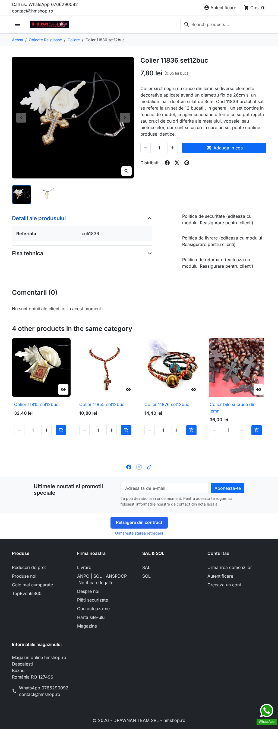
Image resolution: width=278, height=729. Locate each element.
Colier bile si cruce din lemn (232, 408)
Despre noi (88, 591)
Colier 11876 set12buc (166, 404)
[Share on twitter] (177, 162)
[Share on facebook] (167, 162)
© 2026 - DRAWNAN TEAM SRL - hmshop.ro (139, 720)
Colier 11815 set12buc (36, 404)
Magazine (87, 626)
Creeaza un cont (224, 584)
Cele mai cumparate (32, 584)
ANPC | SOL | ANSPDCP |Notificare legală (102, 579)
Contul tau (218, 553)
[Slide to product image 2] (47, 194)
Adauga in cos (224, 148)
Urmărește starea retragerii (139, 533)
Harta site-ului (91, 617)
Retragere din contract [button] (139, 522)
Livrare (84, 567)
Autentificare (220, 576)
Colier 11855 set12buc (101, 404)
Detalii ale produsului (39, 218)
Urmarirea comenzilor (229, 567)
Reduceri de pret (29, 567)
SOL (146, 576)
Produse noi (24, 576)
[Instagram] (139, 467)
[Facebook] (128, 467)
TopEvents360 (27, 593)
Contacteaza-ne (93, 608)
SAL (146, 567)
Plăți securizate (92, 600)
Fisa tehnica (27, 253)
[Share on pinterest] (186, 162)
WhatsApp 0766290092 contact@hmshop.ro (43, 691)
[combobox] (223, 24)
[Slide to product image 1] (21, 194)
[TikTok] (149, 467)
